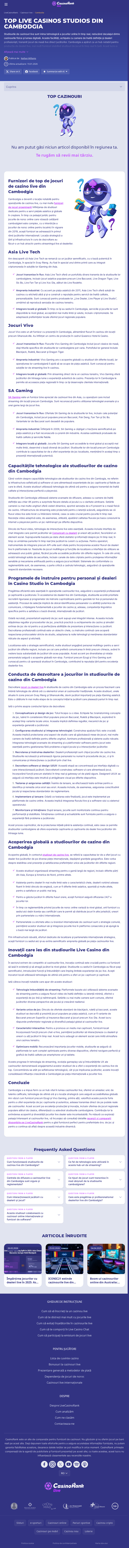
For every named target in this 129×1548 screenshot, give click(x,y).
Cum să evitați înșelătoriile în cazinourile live (64, 1331)
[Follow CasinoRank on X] (59, 1472)
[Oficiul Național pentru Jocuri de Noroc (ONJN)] (13, 1514)
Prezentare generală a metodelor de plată (64, 1378)
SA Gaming (14, 397)
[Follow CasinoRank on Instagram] (51, 1472)
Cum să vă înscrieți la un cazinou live (64, 1319)
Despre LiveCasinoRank (64, 1413)
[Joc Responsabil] (72, 1514)
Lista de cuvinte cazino (64, 1366)
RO (62, 1481)
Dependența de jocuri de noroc (64, 1384)
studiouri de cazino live (55, 854)
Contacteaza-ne (64, 1432)
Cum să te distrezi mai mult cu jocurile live (64, 1325)
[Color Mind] (48, 1514)
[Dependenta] (96, 1514)
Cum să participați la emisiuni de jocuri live (64, 1343)
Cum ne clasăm (64, 1426)
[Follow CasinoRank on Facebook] (43, 1472)
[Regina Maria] (29, 1514)
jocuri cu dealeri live (32, 687)
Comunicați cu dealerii (64, 532)
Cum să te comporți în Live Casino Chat (64, 1337)
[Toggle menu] (6, 4)
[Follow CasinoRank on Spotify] (76, 1472)
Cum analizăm (64, 1419)
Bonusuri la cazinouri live (64, 1372)
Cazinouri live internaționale (64, 1391)
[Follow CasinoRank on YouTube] (67, 1472)
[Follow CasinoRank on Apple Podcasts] (84, 1472)
